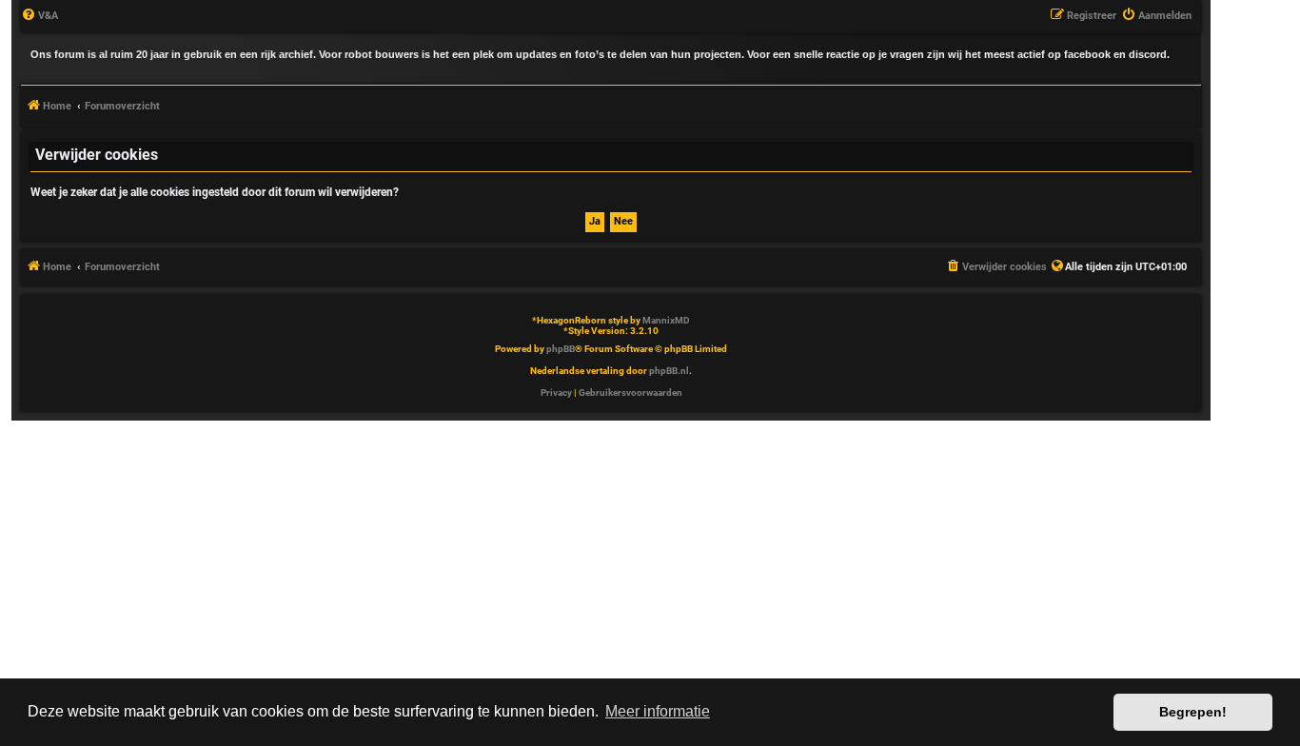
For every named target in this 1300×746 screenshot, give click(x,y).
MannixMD (666, 320)
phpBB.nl (669, 370)
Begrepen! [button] (1193, 711)
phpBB (560, 349)
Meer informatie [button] (657, 711)
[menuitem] (39, 16)
